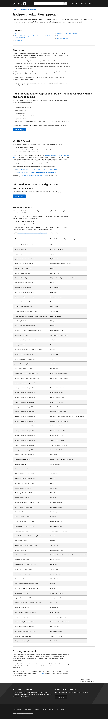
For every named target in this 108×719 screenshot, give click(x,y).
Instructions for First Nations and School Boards (32, 175)
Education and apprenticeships (27, 9)
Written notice (19, 40)
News (44, 709)
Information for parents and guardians (67, 33)
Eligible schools (61, 36)
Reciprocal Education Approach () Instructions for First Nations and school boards (33, 37)
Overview (17, 33)
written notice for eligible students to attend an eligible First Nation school (36, 169)
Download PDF (19, 196)
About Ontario (17, 709)
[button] (65, 3)
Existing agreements (62, 38)
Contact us (61, 697)
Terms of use (60, 709)
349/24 (41, 673)
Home (14, 9)
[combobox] (50, 3)
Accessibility (27, 709)
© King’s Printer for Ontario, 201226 (23, 713)
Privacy (51, 709)
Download (19, 130)
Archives (37, 709)
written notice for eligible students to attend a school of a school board (36, 172)
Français (74, 3)
